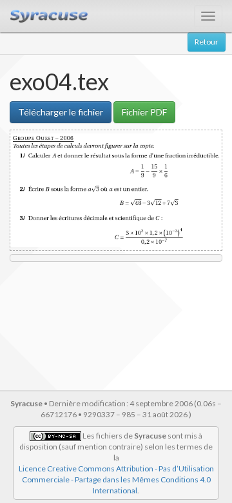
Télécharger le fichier (60, 111)
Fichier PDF (144, 111)
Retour (206, 41)
